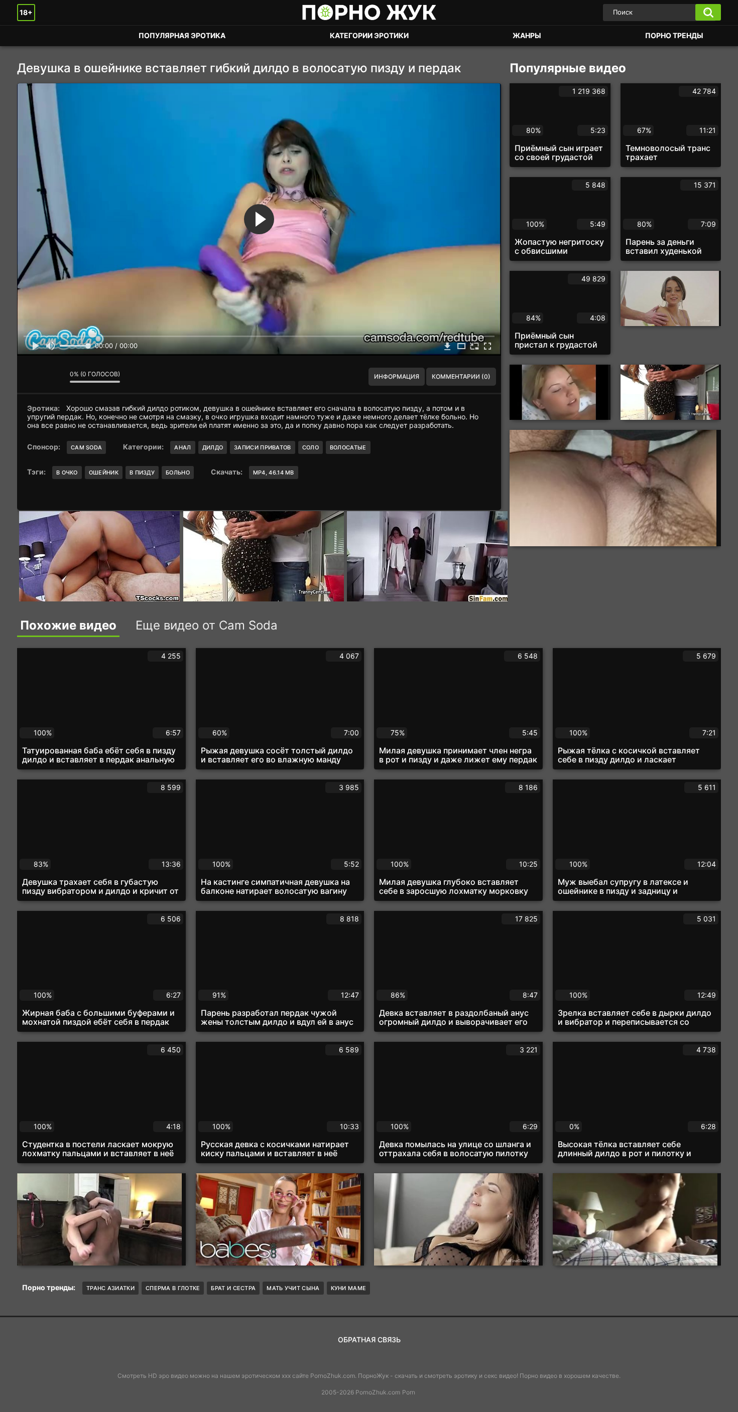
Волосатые (348, 447)
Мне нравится (32, 377)
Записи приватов (262, 447)
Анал (182, 447)
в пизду (142, 472)
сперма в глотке (173, 1288)
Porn (408, 1392)
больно (178, 472)
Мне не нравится (55, 377)
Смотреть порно (34, 36)
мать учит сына (293, 1288)
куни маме (348, 1288)
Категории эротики (369, 35)
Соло (310, 447)
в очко (67, 472)
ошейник (103, 472)
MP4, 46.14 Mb (273, 472)
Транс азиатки (110, 1288)
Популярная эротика (182, 35)
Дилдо (212, 447)
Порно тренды (674, 35)
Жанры (527, 35)
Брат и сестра (233, 1288)
